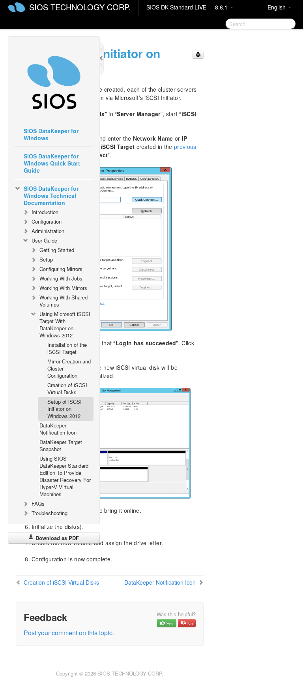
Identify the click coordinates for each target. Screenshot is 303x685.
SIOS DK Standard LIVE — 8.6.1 (187, 7)
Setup (46, 259)
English (277, 7)
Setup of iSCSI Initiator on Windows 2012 (64, 409)
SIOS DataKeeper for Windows (51, 134)
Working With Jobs (60, 278)
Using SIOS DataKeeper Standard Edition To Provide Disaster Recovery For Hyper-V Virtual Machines (65, 476)
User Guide (44, 240)
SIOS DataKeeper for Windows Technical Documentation (51, 195)
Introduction (45, 212)
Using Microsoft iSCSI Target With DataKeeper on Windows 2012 (64, 324)
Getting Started (56, 250)
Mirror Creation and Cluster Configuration (69, 368)
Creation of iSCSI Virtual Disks (67, 388)
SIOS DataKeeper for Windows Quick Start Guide (52, 163)
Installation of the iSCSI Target (67, 348)
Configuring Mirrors (60, 269)
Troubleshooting (49, 513)
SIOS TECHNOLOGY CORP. (80, 7)
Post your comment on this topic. (69, 632)
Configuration (47, 221)
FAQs (38, 503)
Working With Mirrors (63, 288)
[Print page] (198, 55)
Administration (48, 231)
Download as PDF (56, 538)
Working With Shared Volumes (63, 301)
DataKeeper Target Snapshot (60, 445)
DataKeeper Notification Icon (58, 429)
